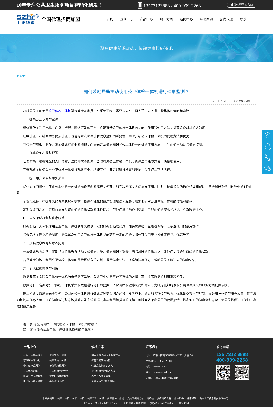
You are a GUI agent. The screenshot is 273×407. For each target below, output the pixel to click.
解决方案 (166, 19)
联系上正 (246, 19)
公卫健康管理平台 (59, 370)
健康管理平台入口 (242, 4)
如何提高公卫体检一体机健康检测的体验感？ (62, 329)
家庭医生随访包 (31, 360)
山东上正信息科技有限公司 (213, 398)
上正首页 (106, 19)
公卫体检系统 (30, 370)
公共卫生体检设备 (33, 355)
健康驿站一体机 (57, 360)
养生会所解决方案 (101, 376)
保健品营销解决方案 (102, 365)
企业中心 (126, 19)
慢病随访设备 (164, 398)
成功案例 (206, 19)
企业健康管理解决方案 (103, 370)
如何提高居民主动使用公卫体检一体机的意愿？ (63, 324)
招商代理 (226, 19)
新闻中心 (186, 19)
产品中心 (146, 19)
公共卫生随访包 (135, 398)
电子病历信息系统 (33, 381)
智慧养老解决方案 (101, 360)
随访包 (150, 398)
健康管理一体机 (57, 355)
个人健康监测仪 (31, 365)
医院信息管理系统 (33, 376)
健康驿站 (191, 398)
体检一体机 (78, 398)
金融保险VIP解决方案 (103, 381)
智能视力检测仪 (57, 365)
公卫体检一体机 (60, 111)
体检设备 (179, 398)
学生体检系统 (56, 381)
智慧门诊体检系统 (59, 376)
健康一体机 (63, 398)
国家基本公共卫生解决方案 (105, 355)
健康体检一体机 (115, 398)
